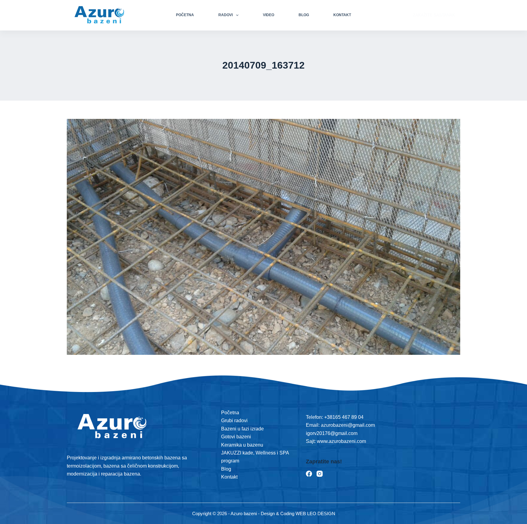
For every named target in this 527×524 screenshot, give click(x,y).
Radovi (225, 15)
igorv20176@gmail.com (331, 433)
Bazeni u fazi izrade (242, 428)
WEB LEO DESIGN (315, 513)
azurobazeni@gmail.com (348, 425)
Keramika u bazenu (242, 444)
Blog (304, 15)
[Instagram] (320, 474)
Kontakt (342, 15)
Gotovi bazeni (236, 436)
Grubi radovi (234, 420)
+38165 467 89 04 (344, 417)
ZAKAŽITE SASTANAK (434, 15)
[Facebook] (309, 474)
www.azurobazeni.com (341, 441)
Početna (185, 15)
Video (268, 15)
